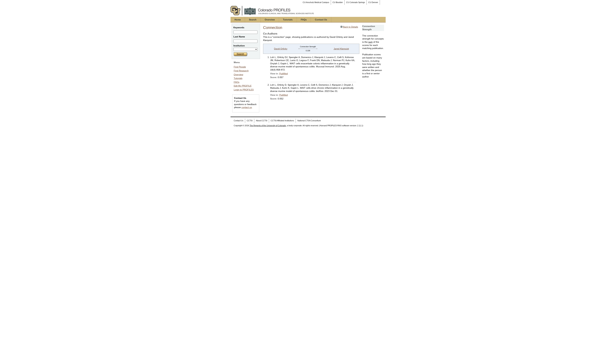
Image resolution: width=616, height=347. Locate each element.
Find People (240, 67)
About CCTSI (261, 121)
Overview (270, 19)
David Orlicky (280, 48)
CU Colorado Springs (355, 2)
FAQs (304, 19)
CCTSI (249, 121)
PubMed (283, 73)
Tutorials (288, 19)
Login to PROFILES (244, 89)
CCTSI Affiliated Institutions (282, 121)
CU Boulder (338, 2)
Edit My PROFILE (243, 86)
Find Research (241, 70)
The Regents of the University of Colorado (268, 126)
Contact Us (321, 19)
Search (253, 19)
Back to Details (350, 27)
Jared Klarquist (341, 48)
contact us (246, 107)
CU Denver (373, 2)
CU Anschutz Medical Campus (316, 2)
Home (238, 19)
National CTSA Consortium (309, 121)
